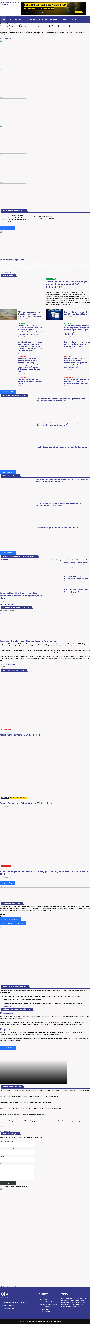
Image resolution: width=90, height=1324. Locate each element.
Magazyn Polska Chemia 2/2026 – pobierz (20, 735)
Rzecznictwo (42, 19)
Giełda (83, 19)
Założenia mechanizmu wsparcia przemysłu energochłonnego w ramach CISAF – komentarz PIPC (67, 284)
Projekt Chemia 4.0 (45, 1307)
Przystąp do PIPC (45, 1311)
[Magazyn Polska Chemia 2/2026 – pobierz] (45, 702)
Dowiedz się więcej (5, 38)
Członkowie (31, 19)
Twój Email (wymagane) (7, 1149)
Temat (2, 1156)
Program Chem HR (45, 1309)
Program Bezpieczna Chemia (18, 797)
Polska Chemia (68, 310)
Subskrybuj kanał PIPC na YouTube (13, 923)
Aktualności (19, 19)
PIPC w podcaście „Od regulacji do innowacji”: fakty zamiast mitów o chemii (30, 381)
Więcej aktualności (8, 391)
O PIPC (10, 19)
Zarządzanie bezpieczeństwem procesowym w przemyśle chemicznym (61, 447)
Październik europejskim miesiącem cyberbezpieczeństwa (57, 528)
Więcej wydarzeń (7, 228)
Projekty (53, 19)
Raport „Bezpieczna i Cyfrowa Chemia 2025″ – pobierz (26, 803)
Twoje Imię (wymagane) (7, 1141)
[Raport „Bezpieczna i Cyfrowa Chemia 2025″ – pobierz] (45, 771)
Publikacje (74, 19)
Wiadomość (3, 1164)
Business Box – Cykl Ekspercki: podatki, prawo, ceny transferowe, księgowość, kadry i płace (22, 596)
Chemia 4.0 (5, 797)
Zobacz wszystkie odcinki (10, 919)
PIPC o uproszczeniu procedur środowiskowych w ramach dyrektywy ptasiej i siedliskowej (29, 314)
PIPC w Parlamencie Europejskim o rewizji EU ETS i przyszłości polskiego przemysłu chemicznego (76, 381)
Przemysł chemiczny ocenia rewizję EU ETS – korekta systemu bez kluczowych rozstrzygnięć (77, 344)
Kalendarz (63, 19)
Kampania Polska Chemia (47, 1302)
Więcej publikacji (7, 883)
